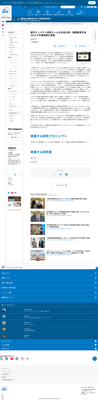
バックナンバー (18, 140)
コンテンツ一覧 (37, 7)
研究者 (9, 88)
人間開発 (11, 40)
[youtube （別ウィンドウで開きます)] (11, 359)
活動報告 (11, 118)
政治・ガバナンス (13, 35)
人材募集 (11, 120)
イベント (11, 101)
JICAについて (5, 273)
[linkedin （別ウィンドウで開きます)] (17, 359)
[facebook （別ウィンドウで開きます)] (6, 358)
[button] (15, 137)
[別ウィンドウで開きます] (55, 174)
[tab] (81, 7)
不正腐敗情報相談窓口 (7, 380)
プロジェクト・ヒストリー (14, 78)
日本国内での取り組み (8, 288)
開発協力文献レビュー (13, 73)
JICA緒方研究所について (14, 113)
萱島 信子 (33, 158)
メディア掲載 (12, 96)
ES (95, 7)
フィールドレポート (13, 81)
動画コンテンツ (12, 104)
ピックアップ (12, 49)
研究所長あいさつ (13, 116)
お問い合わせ (54, 7)
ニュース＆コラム (12, 91)
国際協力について (7, 297)
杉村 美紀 (33, 162)
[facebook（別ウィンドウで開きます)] (3, 22)
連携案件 (11, 52)
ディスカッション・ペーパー (14, 63)
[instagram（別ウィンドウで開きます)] (3, 32)
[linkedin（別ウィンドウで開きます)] (3, 28)
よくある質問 (47, 7)
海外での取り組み (7, 283)
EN (88, 7)
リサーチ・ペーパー (13, 60)
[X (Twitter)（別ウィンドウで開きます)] (1, 358)
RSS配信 (11, 110)
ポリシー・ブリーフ (13, 83)
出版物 (9, 57)
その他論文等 (12, 86)
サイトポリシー (5, 369)
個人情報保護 (4, 374)
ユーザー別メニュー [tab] (10, 305)
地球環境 (11, 45)
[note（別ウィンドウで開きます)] (3, 35)
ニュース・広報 (6, 292)
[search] (67, 7)
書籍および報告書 (13, 71)
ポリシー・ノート (13, 69)
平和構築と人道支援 (13, 42)
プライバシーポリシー (29, 3)
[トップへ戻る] (94, 358)
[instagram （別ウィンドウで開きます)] (22, 358)
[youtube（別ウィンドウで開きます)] (3, 25)
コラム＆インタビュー (13, 99)
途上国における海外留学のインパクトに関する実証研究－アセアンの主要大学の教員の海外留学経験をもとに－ (59, 142)
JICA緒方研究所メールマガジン (14, 107)
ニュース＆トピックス (13, 94)
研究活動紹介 (11, 32)
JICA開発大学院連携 (13, 54)
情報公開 (3, 377)
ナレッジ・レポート (13, 76)
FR (92, 7)
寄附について (27, 7)
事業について (5, 278)
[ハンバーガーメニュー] (14, 19)
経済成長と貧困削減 (13, 37)
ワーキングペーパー (13, 66)
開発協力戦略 (12, 47)
